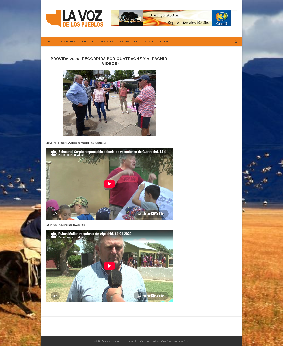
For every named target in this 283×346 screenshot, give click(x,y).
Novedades (68, 41)
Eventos (87, 41)
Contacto (167, 41)
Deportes (106, 41)
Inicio (49, 41)
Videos (148, 41)
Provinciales (128, 41)
